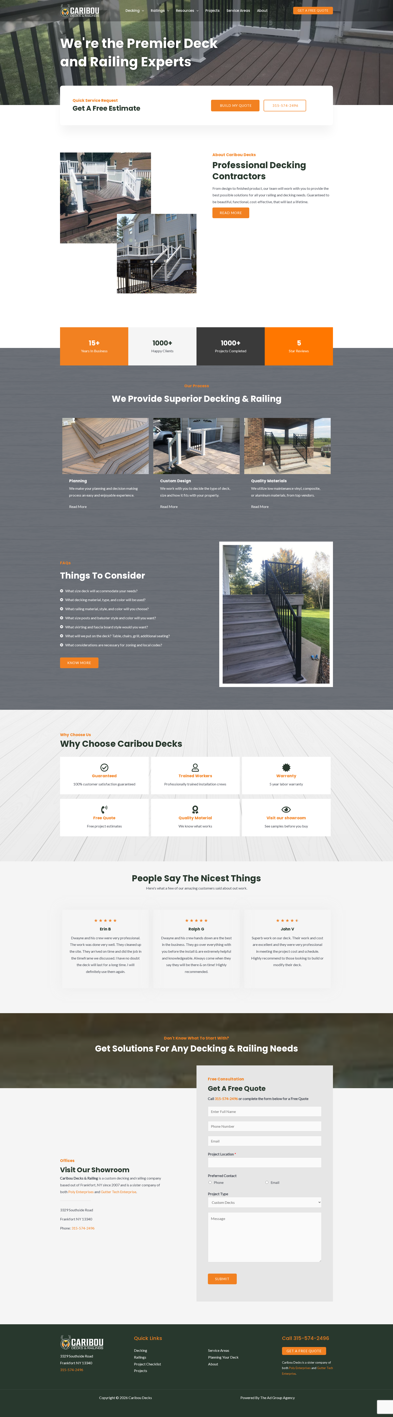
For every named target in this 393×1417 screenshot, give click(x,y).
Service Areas (238, 10)
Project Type (218, 1194)
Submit (222, 1279)
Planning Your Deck (223, 1357)
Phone (219, 1182)
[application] (142, 11)
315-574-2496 (83, 1228)
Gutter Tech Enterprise (118, 1192)
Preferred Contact (222, 1175)
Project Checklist (147, 1364)
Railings (140, 1357)
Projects (212, 10)
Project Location (222, 1154)
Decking (140, 1350)
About (262, 10)
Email (275, 1182)
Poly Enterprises (81, 1192)
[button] (313, 10)
